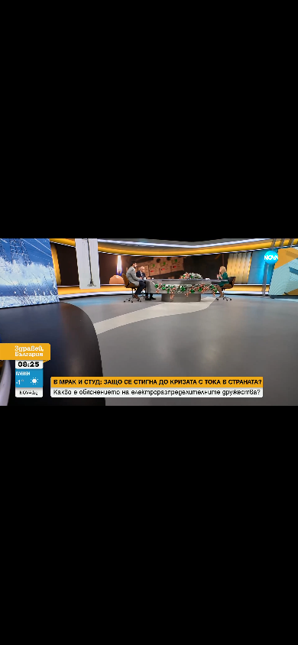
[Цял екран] (238, 625)
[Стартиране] (25, 625)
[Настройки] (268, 26)
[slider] (17, 604)
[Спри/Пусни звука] (58, 625)
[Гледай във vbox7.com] (270, 625)
